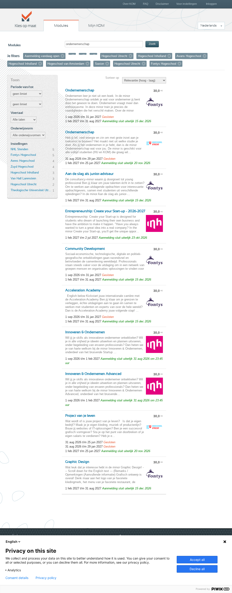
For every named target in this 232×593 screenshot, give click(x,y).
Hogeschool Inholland (25, 172)
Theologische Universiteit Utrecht (31, 190)
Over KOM (129, 3)
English (11, 541)
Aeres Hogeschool (23, 160)
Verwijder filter (62, 56)
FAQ (145, 3)
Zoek (152, 44)
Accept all (197, 560)
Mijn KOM (96, 25)
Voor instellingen (186, 3)
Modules (61, 25)
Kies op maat (25, 19)
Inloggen (211, 3)
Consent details (16, 578)
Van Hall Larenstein (23, 178)
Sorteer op (112, 77)
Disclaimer (162, 3)
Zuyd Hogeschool (22, 166)
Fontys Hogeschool (23, 155)
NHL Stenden (19, 149)
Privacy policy (46, 578)
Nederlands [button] (209, 25)
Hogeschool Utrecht (23, 184)
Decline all (197, 569)
